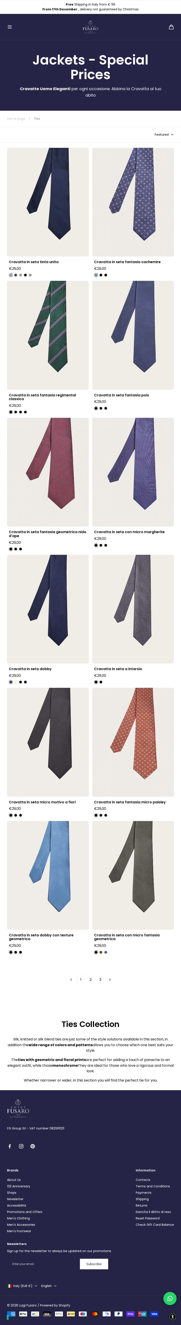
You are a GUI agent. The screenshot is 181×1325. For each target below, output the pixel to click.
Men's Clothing (18, 1218)
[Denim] (106, 952)
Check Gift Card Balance (155, 1224)
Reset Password (148, 1218)
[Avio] (96, 275)
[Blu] (11, 275)
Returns (141, 1205)
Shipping (142, 1199)
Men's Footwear (19, 1231)
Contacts (143, 1180)
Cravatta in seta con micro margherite (129, 532)
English (46, 1286)
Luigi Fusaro (28, 1305)
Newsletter (15, 1199)
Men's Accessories (21, 1224)
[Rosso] (106, 815)
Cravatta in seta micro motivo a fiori (42, 802)
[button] (9, 27)
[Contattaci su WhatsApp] (170, 1298)
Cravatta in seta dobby (30, 669)
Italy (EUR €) (22, 1286)
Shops (11, 1192)
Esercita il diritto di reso (153, 1212)
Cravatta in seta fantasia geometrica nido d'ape (47, 534)
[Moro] (101, 952)
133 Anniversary (18, 1186)
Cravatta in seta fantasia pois (121, 395)
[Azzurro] (25, 275)
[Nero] (21, 275)
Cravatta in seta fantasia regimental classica (42, 397)
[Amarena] (11, 549)
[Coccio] (101, 682)
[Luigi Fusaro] (90, 27)
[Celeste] (101, 275)
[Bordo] (30, 275)
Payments (143, 1192)
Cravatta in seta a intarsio (118, 669)
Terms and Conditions (153, 1186)
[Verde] (11, 815)
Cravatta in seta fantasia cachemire (127, 262)
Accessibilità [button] (16, 1205)
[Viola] (106, 275)
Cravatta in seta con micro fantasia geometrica (127, 937)
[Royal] (16, 275)
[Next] (110, 980)
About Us (14, 1180)
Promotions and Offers (24, 1212)
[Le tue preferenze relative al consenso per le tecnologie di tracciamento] (8, 1317)
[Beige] (16, 682)
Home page (16, 118)
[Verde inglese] (11, 412)
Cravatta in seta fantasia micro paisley (130, 802)
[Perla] (25, 682)
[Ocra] (21, 549)
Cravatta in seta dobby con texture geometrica (41, 937)
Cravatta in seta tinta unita (33, 262)
